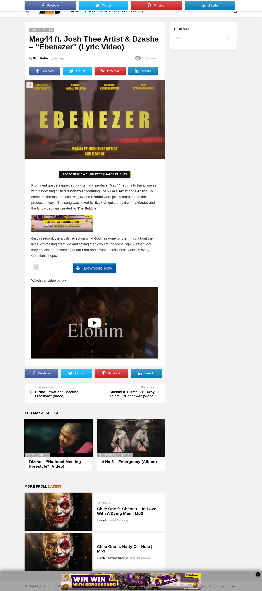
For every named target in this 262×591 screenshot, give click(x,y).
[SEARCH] (235, 11)
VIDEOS (119, 11)
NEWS (88, 11)
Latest (30, 455)
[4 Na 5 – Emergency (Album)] (131, 438)
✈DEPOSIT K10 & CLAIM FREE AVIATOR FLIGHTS (95, 174)
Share (29, 85)
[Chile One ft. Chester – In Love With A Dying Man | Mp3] (58, 512)
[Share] (94, 268)
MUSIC (103, 11)
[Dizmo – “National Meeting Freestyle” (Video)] (58, 438)
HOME (75, 11)
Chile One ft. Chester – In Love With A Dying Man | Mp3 (126, 511)
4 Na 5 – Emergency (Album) (129, 461)
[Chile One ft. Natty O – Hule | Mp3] (58, 552)
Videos (43, 455)
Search (229, 39)
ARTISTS (137, 11)
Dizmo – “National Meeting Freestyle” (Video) (55, 463)
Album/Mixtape (109, 455)
